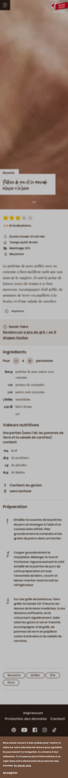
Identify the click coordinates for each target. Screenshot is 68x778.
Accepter (10, 773)
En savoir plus (22, 765)
